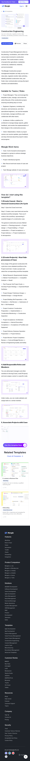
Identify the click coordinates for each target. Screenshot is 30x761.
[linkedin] (9, 753)
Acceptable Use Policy (11, 738)
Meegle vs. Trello (9, 577)
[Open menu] (26, 6)
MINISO (7, 661)
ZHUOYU (7, 675)
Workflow (7, 540)
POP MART (8, 666)
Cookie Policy (8, 740)
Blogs (6, 696)
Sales (6, 619)
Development (8, 615)
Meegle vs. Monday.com (11, 568)
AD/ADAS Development (11, 586)
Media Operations (10, 603)
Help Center (8, 698)
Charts (6, 552)
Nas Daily (7, 663)
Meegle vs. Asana (10, 575)
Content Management (11, 643)
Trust (6, 728)
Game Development (10, 591)
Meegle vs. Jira (9, 566)
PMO (6, 610)
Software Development (11, 589)
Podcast (7, 701)
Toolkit (7, 549)
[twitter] (6, 756)
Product (7, 612)
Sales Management (10, 596)
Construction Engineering (12, 640)
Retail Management (10, 598)
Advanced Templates (11, 652)
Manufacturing (9, 647)
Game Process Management (13, 636)
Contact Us (8, 717)
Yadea (6, 687)
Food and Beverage (10, 601)
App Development (10, 631)
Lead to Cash (8, 645)
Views (6, 545)
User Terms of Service (11, 733)
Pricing (7, 719)
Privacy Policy (9, 735)
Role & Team (8, 542)
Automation (8, 547)
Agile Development (10, 593)
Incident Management (11, 605)
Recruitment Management (12, 650)
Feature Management (11, 633)
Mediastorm (8, 671)
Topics (7, 706)
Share (25, 43)
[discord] (6, 753)
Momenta (7, 680)
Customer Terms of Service (12, 731)
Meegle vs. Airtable (10, 573)
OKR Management (10, 608)
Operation (7, 617)
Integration (8, 557)
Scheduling (8, 554)
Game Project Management (12, 638)
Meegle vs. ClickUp (10, 570)
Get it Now (22, 2)
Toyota (7, 682)
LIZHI (6, 668)
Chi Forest (7, 685)
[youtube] (13, 753)
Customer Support (10, 703)
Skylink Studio (9, 673)
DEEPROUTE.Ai (9, 678)
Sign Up (7, 715)
